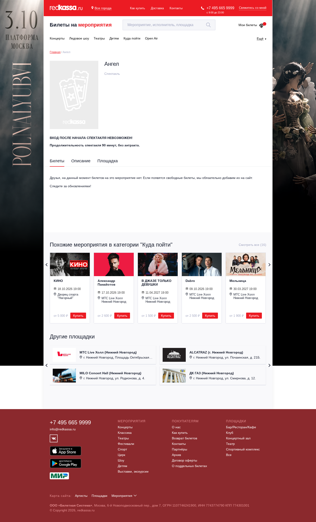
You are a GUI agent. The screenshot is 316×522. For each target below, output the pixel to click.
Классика (125, 432)
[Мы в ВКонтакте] (54, 438)
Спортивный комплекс (243, 449)
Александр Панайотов (106, 282)
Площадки (99, 496)
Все (229, 455)
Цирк (121, 455)
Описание (80, 161)
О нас (176, 427)
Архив (176, 455)
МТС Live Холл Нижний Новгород (114, 299)
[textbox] (169, 25)
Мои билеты (248, 25)
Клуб (229, 432)
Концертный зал (238, 438)
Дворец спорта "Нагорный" (68, 296)
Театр (230, 444)
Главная (55, 52)
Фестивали (126, 444)
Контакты (176, 8)
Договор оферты (184, 460)
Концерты (125, 427)
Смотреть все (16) (252, 245)
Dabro (190, 281)
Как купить (137, 8)
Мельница (237, 281)
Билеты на (81, 25)
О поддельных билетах (189, 466)
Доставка (157, 8)
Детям (122, 466)
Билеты (57, 161)
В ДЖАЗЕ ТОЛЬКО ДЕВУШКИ (156, 282)
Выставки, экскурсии (133, 471)
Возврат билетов (184, 438)
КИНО (58, 281)
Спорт (122, 449)
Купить (78, 315)
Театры (123, 438)
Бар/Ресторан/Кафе (241, 427)
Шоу (121, 460)
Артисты (81, 496)
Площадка (107, 161)
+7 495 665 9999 (220, 8)
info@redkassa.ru (63, 429)
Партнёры (179, 449)
